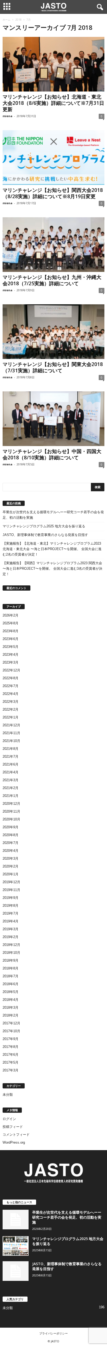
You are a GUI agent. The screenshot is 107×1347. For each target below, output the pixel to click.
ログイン (9, 1119)
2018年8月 (10, 968)
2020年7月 (10, 843)
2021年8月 (10, 749)
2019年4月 (10, 921)
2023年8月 (10, 631)
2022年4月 (10, 694)
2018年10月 (11, 953)
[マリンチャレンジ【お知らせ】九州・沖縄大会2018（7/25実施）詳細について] (53, 244)
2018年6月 (10, 984)
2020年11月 (11, 811)
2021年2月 (10, 788)
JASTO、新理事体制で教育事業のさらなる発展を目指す (45, 535)
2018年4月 (10, 1000)
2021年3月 (10, 780)
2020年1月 (10, 874)
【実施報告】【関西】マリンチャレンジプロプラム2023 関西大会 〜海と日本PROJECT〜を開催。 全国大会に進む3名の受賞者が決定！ (52, 568)
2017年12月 (11, 1023)
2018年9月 (10, 960)
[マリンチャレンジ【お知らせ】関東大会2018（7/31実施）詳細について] (53, 331)
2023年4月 (10, 655)
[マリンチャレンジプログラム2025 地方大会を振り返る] (16, 1246)
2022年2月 (10, 709)
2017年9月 (10, 1039)
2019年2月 (10, 937)
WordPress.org (14, 1142)
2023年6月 (10, 639)
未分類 (8, 1095)
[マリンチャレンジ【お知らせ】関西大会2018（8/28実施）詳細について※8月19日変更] (53, 157)
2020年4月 (10, 851)
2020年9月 (10, 827)
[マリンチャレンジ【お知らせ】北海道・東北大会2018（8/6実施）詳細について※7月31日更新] (53, 64)
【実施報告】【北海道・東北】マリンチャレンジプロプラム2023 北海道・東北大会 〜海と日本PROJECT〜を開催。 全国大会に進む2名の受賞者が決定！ (52, 548)
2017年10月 (11, 1031)
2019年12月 (11, 882)
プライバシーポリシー (53, 1333)
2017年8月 (10, 1047)
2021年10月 (11, 741)
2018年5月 (10, 992)
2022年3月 (10, 702)
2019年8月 (10, 905)
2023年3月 (10, 662)
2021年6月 (10, 764)
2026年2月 (10, 615)
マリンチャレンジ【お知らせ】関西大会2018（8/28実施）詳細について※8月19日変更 (53, 193)
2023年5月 (10, 647)
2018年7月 (10, 976)
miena (7, 116)
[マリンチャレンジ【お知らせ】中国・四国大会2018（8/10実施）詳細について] (53, 418)
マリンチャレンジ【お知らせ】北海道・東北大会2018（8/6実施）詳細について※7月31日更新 (53, 103)
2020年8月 (10, 835)
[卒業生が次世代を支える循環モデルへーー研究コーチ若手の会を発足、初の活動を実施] (16, 1219)
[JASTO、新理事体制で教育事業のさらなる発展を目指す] (16, 1271)
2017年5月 (10, 1062)
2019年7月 (10, 913)
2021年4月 (10, 772)
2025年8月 (10, 623)
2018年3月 (10, 1007)
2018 (18, 19)
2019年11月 (11, 890)
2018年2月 (10, 1015)
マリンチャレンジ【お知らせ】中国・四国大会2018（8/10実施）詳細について (52, 454)
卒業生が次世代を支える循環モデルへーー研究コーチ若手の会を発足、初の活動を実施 (53, 515)
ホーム (6, 19)
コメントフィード (16, 1135)
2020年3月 (10, 858)
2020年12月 (11, 804)
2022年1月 (10, 717)
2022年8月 (10, 678)
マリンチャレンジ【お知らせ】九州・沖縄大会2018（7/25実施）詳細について (52, 280)
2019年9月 (10, 898)
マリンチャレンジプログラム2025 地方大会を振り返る (44, 526)
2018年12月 (11, 945)
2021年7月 (10, 756)
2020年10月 (11, 819)
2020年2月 (10, 866)
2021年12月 (11, 725)
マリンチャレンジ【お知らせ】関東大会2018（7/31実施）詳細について (53, 367)
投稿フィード (13, 1127)
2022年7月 (10, 686)
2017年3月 (10, 1070)
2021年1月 (10, 796)
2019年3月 (10, 929)
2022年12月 (11, 670)
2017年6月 (10, 1055)
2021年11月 (11, 733)
